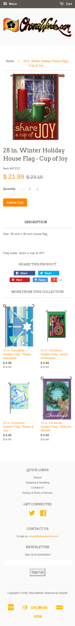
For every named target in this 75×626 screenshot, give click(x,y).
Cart (68, 3)
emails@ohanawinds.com (43, 536)
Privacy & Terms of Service (37, 492)
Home (10, 61)
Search (38, 477)
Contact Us (37, 487)
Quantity (9, 188)
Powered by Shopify (56, 593)
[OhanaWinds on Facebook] (43, 514)
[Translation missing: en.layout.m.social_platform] (32, 514)
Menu (12, 3)
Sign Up (37, 572)
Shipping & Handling (37, 482)
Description (36, 222)
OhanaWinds (36, 593)
